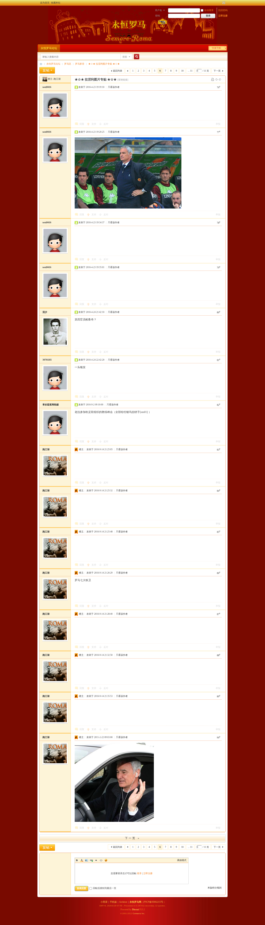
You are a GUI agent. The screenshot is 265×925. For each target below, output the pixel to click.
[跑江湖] (44, 79)
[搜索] (136, 57)
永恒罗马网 (135, 902)
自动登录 (209, 10)
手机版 (113, 902)
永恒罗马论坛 (49, 48)
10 (182, 70)
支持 (94, 124)
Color (82, 860)
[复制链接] (122, 79)
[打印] (212, 79)
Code (101, 860)
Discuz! (135, 909)
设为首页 (44, 2)
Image (86, 860)
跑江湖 (57, 79)
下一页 (217, 70)
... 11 (190, 70)
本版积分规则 (215, 887)
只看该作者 (114, 87)
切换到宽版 (223, 2)
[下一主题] (220, 79)
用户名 (158, 10)
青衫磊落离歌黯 (50, 404)
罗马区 (67, 63)
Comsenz (137, 913)
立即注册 (223, 15)
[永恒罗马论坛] (41, 10)
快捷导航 (216, 48)
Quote (96, 860)
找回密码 (223, 10)
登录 (139, 873)
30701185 (47, 359)
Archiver (123, 902)
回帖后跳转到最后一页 (104, 888)
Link (91, 860)
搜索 (124, 56)
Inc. (143, 913)
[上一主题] (216, 79)
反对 (106, 124)
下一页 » (132, 838)
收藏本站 (55, 2)
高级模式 (181, 860)
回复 (82, 124)
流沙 (44, 312)
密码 (157, 15)
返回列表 (117, 70)
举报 (218, 124)
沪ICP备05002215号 (153, 902)
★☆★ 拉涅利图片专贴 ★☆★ (104, 63)
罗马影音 (79, 63)
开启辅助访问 (220, 2)
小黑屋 (103, 902)
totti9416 (46, 87)
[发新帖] (47, 70)
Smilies (106, 860)
